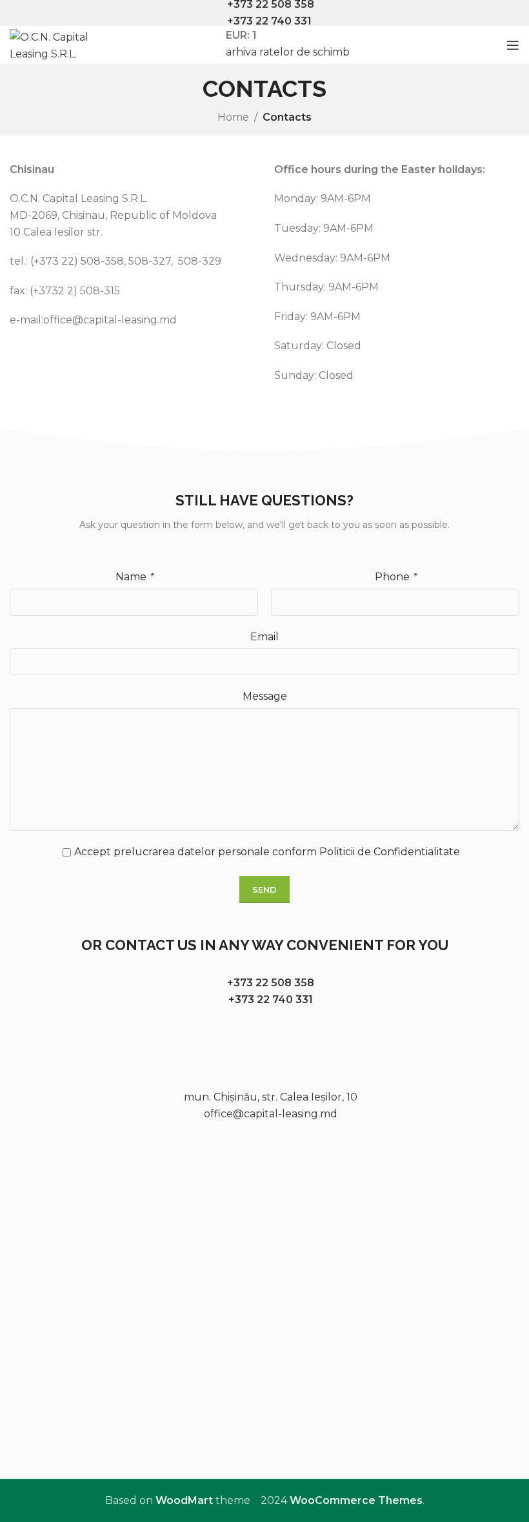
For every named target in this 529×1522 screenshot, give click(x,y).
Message (265, 696)
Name (134, 577)
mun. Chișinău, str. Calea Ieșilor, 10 (270, 1097)
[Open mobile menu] (513, 45)
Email (264, 637)
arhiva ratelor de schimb (288, 52)
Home (233, 117)
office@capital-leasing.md (270, 1114)
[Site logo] (55, 44)
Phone (395, 577)
